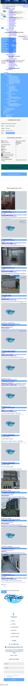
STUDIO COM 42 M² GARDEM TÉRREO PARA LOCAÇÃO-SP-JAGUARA (13, 497)
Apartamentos (9, 6)
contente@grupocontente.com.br (15, 647)
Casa (7, 29)
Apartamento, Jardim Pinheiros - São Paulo (12, 441)
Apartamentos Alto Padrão (12, 20)
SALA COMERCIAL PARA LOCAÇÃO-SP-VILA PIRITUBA (13, 553)
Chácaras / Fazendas (11, 56)
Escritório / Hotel (13, 43)
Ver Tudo (11, 29)
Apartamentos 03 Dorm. (12, 15)
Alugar (3, 592)
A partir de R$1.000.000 (12, 67)
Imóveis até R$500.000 (11, 62)
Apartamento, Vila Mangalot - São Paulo (11, 469)
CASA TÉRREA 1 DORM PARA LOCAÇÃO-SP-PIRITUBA (13, 385)
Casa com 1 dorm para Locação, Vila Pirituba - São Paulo (13, 301)
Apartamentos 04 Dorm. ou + (12, 18)
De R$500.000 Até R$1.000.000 (13, 64)
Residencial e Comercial (12, 48)
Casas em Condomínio (12, 38)
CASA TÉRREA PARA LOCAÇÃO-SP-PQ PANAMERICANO (11, 580)
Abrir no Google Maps (10, 133)
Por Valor (8, 60)
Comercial (8, 42)
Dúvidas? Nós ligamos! (14, 174)
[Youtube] (14, 613)
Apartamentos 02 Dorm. (12, 12)
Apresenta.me (4, 684)
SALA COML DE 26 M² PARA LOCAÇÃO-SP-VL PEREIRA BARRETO (13, 245)
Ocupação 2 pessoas (12, 9)
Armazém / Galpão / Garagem (11, 52)
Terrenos (8, 54)
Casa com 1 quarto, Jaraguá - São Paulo (11, 413)
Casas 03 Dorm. (13, 34)
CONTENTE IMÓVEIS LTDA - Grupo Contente (15, 0)
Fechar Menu (9, 69)
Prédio (10, 46)
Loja (10, 44)
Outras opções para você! (14, 188)
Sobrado (11, 40)
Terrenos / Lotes (13, 58)
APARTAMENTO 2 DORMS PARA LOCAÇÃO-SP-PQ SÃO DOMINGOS (13, 329)
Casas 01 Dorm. (13, 31)
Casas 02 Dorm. (13, 32)
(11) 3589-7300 (15, 644)
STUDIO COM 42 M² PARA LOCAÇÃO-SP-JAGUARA (12, 525)
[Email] (14, 614)
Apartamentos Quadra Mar (12, 23)
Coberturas (11, 28)
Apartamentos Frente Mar (12, 26)
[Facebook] (14, 612)
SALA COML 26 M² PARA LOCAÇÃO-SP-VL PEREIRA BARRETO (12, 357)
